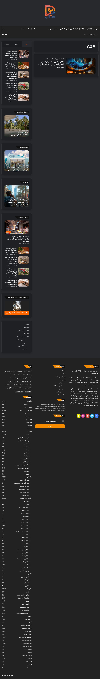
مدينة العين (26, 404)
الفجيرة (28, 425)
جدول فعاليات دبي (26, 381)
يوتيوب (27, 416)
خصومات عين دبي (52, 29)
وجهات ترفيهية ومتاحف (22, 613)
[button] (17, 308)
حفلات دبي (16, 381)
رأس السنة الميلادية (23, 441)
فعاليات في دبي (18, 388)
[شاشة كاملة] (7, 313)
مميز (29, 658)
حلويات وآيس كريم (23, 507)
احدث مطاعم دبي (15, 374)
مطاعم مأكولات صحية (23, 552)
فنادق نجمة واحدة (24, 492)
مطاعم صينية (25, 543)
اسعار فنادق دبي (27, 378)
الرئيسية (95, 29)
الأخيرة (27, 44)
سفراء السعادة (26, 640)
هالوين (27, 474)
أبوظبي (29, 371)
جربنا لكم (28, 619)
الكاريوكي (26, 501)
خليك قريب (21, 346)
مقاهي (27, 565)
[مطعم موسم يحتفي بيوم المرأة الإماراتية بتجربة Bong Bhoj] (23, 65)
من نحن (24, 343)
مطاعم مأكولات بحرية (23, 549)
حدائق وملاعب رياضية (23, 595)
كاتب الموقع (59, 59)
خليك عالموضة (26, 628)
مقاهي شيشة (25, 568)
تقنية (29, 616)
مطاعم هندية (25, 555)
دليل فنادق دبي (27, 384)
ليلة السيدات (25, 516)
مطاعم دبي (28, 391)
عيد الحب (26, 453)
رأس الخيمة (27, 634)
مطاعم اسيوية (25, 528)
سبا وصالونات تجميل (23, 598)
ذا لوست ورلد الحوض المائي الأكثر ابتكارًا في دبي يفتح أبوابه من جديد (51, 64)
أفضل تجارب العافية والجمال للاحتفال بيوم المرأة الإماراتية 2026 (17, 132)
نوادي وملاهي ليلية (24, 571)
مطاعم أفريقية (25, 519)
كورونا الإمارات (26, 655)
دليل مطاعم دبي (17, 384)
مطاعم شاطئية (25, 537)
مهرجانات (26, 471)
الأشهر (17, 44)
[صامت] (10, 313)
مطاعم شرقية (25, 540)
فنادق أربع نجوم (24, 480)
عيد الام (27, 450)
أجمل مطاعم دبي (20, 371)
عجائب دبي (27, 649)
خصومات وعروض (26, 625)
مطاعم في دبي (19, 391)
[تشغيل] (26, 313)
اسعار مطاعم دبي (16, 378)
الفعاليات (88, 29)
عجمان (29, 652)
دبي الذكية (28, 631)
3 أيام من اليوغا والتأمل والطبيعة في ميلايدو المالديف (11, 97)
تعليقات (6, 44)
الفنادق (81, 29)
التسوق (27, 592)
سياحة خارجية (27, 643)
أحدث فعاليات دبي (9, 371)
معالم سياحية (25, 610)
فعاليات (8, 384)
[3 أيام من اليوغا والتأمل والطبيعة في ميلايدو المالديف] (23, 97)
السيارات (26, 583)
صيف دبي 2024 (93, 34)
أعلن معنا (23, 349)
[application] (16, 308)
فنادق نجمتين (25, 495)
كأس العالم (26, 462)
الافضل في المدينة (22, 336)
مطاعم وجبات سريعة (23, 558)
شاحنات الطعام (25, 513)
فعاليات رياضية (25, 459)
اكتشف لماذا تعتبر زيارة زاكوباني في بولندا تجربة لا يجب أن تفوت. (18, 202)
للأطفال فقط (25, 604)
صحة (27, 667)
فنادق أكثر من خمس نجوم (21, 483)
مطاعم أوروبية (25, 525)
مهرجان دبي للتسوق (23, 468)
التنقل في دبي (25, 577)
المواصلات (28, 574)
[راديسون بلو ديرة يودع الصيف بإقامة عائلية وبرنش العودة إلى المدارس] (23, 54)
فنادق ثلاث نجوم (24, 486)
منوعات (28, 661)
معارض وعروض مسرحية (22, 465)
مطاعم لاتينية (25, 546)
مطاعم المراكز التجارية (22, 531)
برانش (27, 504)
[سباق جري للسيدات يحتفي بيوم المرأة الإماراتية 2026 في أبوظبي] (23, 86)
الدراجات (26, 580)
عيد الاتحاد (26, 447)
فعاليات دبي (28, 388)
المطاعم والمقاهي (71, 29)
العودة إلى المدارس (23, 438)
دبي (10, 381)
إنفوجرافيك (27, 407)
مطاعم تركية (25, 534)
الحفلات (27, 434)
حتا (30, 622)
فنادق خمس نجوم (24, 489)
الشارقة (28, 422)
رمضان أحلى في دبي (25, 637)
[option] (16, 126)
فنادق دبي (9, 388)
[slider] (18, 312)
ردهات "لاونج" (25, 510)
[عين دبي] (50, 13)
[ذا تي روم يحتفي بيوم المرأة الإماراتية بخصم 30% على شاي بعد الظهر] (23, 74)
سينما (27, 601)
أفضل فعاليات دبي (26, 374)
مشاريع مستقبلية (20, 339)
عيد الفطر (26, 456)
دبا (28, 428)
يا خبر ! (86, 34)
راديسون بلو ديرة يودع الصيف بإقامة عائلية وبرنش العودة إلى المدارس (18, 238)
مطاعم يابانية (25, 562)
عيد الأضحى (26, 444)
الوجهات (61, 29)
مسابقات (26, 413)
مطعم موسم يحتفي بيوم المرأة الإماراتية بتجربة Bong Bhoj (11, 65)
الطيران (27, 586)
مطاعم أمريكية (25, 522)
